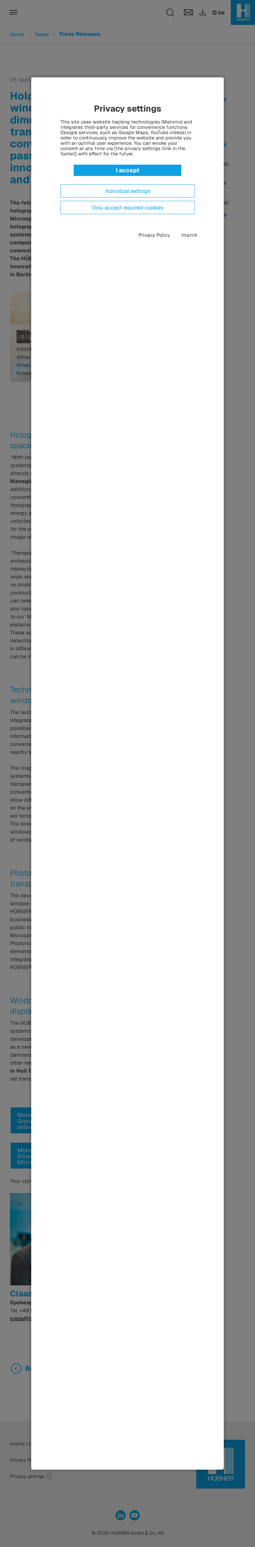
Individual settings (127, 191)
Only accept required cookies (127, 208)
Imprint (189, 235)
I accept (127, 170)
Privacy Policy (154, 235)
